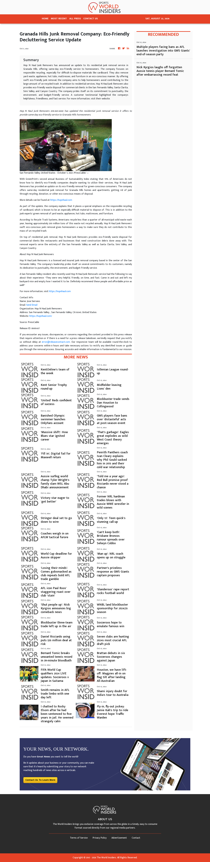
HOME (45, 19)
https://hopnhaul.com (61, 200)
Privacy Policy (100, 838)
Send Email (31, 305)
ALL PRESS (75, 19)
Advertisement (119, 838)
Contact (136, 838)
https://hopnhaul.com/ (40, 316)
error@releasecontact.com (56, 342)
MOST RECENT (59, 19)
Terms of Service (79, 838)
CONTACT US (90, 19)
